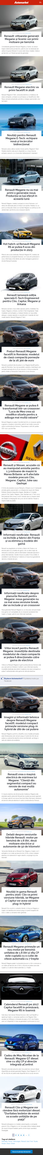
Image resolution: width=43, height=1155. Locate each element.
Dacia (8, 1143)
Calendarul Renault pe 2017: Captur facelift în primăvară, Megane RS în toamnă (21, 1007)
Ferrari (10, 1141)
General (28, 645)
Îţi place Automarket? (13, 679)
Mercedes (5, 1141)
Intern (28, 348)
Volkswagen (16, 1141)
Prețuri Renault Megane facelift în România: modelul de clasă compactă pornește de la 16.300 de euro (21, 356)
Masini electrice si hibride (27, 771)
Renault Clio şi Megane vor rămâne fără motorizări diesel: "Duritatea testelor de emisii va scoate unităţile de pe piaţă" (21, 1113)
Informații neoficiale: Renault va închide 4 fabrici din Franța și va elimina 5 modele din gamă (21, 539)
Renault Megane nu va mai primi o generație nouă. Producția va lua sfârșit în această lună (21, 194)
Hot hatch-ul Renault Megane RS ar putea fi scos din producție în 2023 (21, 247)
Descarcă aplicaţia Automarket (21, 1152)
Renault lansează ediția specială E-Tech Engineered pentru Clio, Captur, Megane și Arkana (21, 300)
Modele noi (28, 84)
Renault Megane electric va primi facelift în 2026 (21, 89)
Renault (23, 1141)
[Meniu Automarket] (40, 2)
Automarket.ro (22, 3)
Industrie (28, 33)
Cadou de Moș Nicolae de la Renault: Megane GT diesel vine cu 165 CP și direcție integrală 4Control (21, 1060)
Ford (31, 1141)
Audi (28, 1141)
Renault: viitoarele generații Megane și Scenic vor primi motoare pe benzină (21, 39)
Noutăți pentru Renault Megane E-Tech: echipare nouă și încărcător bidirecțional (22, 140)
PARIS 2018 (29, 831)
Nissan (4, 1143)
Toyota (36, 1141)
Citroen (13, 1143)
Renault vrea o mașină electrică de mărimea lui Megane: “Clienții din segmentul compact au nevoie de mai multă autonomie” (21, 782)
